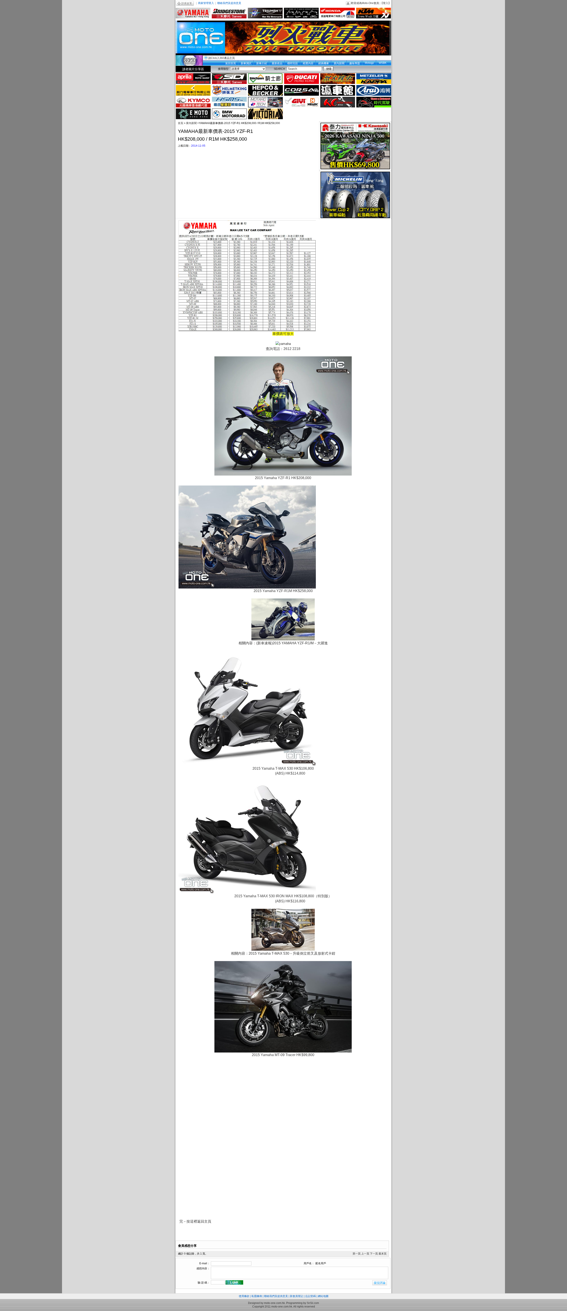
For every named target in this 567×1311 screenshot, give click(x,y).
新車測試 (246, 63)
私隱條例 (256, 1296)
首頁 (180, 123)
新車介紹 (261, 63)
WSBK (382, 62)
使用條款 (244, 1296)
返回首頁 (230, 63)
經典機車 (323, 63)
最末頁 (382, 1253)
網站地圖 (323, 1296)
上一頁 (365, 1253)
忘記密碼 (310, 1296)
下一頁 (374, 1253)
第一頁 (357, 1253)
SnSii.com (313, 1303)
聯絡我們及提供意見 (229, 3)
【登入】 (385, 3)
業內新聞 (339, 63)
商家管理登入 (206, 3)
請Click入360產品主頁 (221, 58)
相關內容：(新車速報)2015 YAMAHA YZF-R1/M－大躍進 (283, 643)
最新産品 (277, 63)
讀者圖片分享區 (193, 69)
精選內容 (308, 63)
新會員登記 (296, 1296)
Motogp (369, 62)
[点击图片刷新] (234, 1282)
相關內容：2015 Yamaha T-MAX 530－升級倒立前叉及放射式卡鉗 (283, 953)
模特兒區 (292, 63)
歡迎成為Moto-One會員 (365, 3)
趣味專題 (354, 63)
